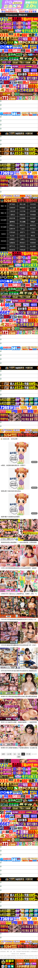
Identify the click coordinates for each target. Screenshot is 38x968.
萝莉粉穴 (22, 243)
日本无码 (33, 204)
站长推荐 (3, 220)
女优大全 (22, 236)
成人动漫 (33, 207)
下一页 (28, 754)
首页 (3, 754)
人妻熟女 (12, 214)
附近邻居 (12, 218)
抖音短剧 (12, 232)
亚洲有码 (12, 207)
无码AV (3, 234)
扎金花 (22, 229)
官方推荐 (3, 227)
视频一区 (3, 206)
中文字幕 (22, 211)
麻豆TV (22, 232)
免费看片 (12, 239)
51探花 (33, 232)
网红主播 (22, 204)
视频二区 (3, 213)
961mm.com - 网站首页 (16, 15)
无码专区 (3, 241)
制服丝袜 (22, 214)
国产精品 (12, 204)
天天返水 (33, 229)
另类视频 (33, 214)
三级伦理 (12, 211)
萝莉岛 (33, 236)
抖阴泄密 (33, 243)
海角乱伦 (33, 239)
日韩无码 (33, 250)
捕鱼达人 (12, 225)
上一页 (9, 754)
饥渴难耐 (22, 218)
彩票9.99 (12, 229)
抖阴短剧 (22, 250)
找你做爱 (33, 218)
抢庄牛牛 (22, 225)
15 (19, 754)
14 (14, 754)
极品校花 (12, 250)
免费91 (22, 239)
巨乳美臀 (33, 211)
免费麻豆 (12, 243)
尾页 (19, 757)
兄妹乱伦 (22, 246)
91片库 (12, 236)
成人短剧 (33, 246)
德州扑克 (33, 225)
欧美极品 (22, 207)
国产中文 (12, 246)
